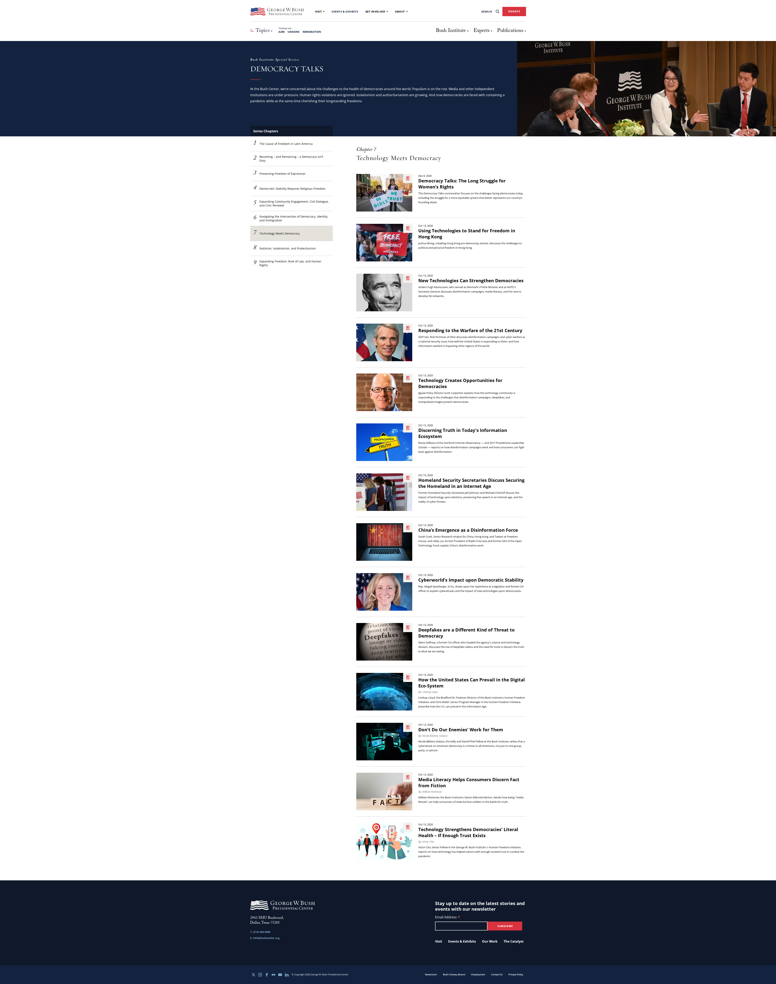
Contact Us (496, 974)
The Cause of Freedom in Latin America (283, 143)
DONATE (514, 11)
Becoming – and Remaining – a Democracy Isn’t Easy (288, 158)
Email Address (447, 917)
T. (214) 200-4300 (260, 932)
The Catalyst (514, 941)
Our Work (490, 941)
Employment (478, 974)
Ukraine (293, 32)
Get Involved (375, 11)
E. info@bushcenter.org (264, 938)
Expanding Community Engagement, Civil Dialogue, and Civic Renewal (291, 203)
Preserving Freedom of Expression (279, 173)
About (400, 11)
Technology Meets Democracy (276, 233)
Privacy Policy (515, 974)
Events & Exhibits (345, 11)
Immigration (312, 32)
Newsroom (431, 974)
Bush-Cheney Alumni (454, 974)
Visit (318, 11)
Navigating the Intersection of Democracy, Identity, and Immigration (290, 218)
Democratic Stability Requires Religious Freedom (289, 188)
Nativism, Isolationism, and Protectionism (284, 248)
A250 (281, 32)
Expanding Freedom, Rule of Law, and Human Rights (287, 263)
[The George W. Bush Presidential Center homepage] (277, 11)
